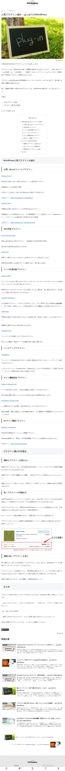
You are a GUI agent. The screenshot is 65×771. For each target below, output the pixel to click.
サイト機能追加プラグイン (32, 135)
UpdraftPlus (5, 355)
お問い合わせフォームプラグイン (34, 124)
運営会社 (16, 765)
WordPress (5, 629)
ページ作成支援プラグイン (32, 130)
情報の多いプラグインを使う (32, 149)
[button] (60, 433)
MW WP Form (6, 203)
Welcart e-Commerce (8, 427)
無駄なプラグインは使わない (32, 143)
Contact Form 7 (6, 176)
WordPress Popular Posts (10, 401)
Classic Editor (6, 276)
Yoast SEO (5, 252)
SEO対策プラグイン (30, 127)
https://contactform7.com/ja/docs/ (21, 198)
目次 (30, 118)
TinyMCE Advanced (8, 298)
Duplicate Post (6, 331)
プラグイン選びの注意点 (29, 141)
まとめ (24, 152)
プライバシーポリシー (48, 765)
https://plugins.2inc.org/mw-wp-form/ (22, 222)
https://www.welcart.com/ (18, 444)
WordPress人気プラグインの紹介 (32, 121)
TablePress (5, 311)
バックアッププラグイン (31, 132)
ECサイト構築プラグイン (31, 138)
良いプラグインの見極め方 (32, 146)
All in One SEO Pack (8, 235)
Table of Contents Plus (9, 384)
